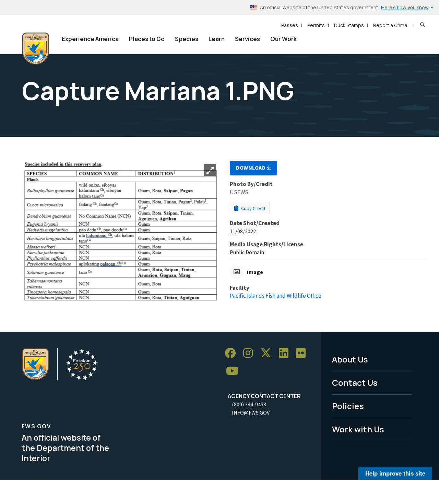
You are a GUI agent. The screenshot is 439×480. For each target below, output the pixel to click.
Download (251, 167)
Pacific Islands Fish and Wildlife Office (275, 295)
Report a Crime (390, 25)
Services (247, 39)
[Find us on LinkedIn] (286, 353)
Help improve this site (395, 473)
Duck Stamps (349, 25)
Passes (289, 25)
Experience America (90, 39)
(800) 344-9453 (249, 404)
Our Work (283, 39)
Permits (316, 25)
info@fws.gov (251, 412)
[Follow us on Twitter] (268, 353)
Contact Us (355, 382)
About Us (350, 359)
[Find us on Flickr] (303, 353)
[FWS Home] (35, 48)
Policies (348, 405)
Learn (217, 39)
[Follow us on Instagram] (250, 353)
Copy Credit (252, 208)
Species (186, 39)
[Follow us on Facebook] (232, 353)
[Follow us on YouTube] (234, 371)
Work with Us (358, 429)
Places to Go (147, 39)
